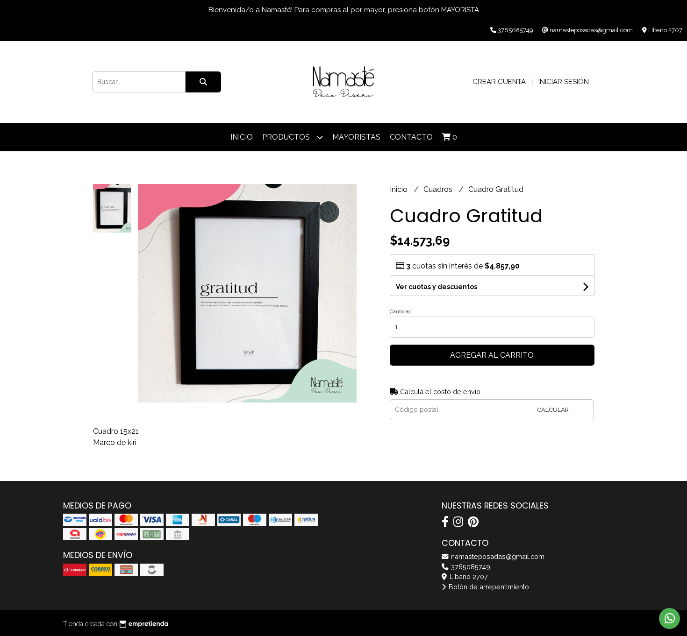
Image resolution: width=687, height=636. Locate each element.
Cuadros (438, 189)
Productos (287, 137)
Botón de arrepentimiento (488, 587)
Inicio (241, 137)
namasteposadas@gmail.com (496, 556)
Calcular (553, 409)
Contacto (411, 137)
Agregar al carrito (492, 355)
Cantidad (401, 312)
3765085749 (469, 567)
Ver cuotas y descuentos (436, 286)
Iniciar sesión (563, 82)
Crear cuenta (499, 82)
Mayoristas (356, 137)
